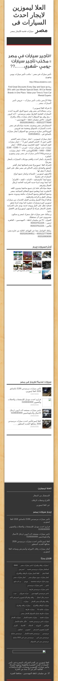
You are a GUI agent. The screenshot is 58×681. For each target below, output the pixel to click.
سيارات (25, 601)
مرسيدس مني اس (42, 637)
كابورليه (38, 625)
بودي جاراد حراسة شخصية (40, 581)
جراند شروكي (24, 593)
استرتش (21, 569)
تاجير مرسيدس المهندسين (40, 593)
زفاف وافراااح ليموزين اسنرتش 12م (22, 597)
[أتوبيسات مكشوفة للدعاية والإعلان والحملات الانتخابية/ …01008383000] (37, 255)
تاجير (47, 585)
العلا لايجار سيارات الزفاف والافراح (28, 573)
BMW (16, 565)
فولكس (46, 625)
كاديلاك (30, 625)
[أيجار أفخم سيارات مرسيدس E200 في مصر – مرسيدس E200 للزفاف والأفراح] (46, 274)
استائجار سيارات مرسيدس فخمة (38, 569)
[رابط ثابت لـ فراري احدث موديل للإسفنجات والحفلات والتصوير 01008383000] (46, 406)
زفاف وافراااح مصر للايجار (40, 601)
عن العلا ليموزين (43, 505)
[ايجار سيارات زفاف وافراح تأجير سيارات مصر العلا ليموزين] (37, 274)
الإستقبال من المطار (41, 495)
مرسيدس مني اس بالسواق (39, 641)
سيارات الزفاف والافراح (41, 605)
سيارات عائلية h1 (43, 609)
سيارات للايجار (16, 617)
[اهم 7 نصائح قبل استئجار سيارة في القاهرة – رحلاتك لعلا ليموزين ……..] (46, 254)
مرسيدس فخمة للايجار (32, 633)
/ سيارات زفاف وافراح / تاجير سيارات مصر (35, 565)
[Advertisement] (29, 331)
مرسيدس (45, 633)
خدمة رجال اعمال (43, 597)
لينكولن (20, 629)
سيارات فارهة (30, 609)
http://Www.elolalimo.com (40, 82)
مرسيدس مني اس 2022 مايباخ (23, 637)
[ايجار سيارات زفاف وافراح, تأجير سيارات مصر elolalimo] (18, 255)
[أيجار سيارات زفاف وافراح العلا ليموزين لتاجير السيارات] (18, 265)
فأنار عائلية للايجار (20, 621)
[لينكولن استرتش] (37, 264)
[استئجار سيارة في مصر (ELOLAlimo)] (46, 265)
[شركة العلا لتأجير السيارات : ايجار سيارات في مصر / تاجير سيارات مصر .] (27, 265)
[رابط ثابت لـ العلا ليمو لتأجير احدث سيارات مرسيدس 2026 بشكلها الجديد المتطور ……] (46, 428)
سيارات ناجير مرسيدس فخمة (39, 621)
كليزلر (16, 625)
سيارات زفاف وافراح (23, 605)
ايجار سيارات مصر (19, 577)
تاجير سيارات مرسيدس (35, 585)
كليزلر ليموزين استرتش (41, 629)
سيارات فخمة (44, 617)
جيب (15, 593)
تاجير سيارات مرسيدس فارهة (39, 589)
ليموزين (27, 629)
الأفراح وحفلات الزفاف (41, 500)
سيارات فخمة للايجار (30, 617)
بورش (26, 581)
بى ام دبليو (17, 581)
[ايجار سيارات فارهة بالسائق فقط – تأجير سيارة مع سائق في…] (27, 255)
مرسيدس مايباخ (16, 633)
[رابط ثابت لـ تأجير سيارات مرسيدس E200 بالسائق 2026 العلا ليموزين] (46, 395)
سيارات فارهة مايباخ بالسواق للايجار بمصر (35, 613)
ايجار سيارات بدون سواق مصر (38, 577)
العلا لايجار (45, 573)
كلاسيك (23, 625)
